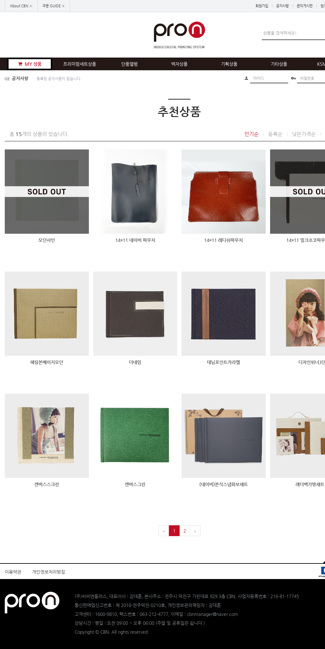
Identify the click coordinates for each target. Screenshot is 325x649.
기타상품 (279, 63)
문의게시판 (305, 6)
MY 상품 (32, 63)
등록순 (275, 134)
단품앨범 (129, 63)
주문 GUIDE (52, 6)
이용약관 (13, 571)
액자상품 (179, 63)
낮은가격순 (304, 134)
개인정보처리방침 (48, 571)
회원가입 (261, 6)
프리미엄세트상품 (79, 63)
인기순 (251, 134)
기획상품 (229, 63)
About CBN (19, 6)
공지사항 (282, 6)
